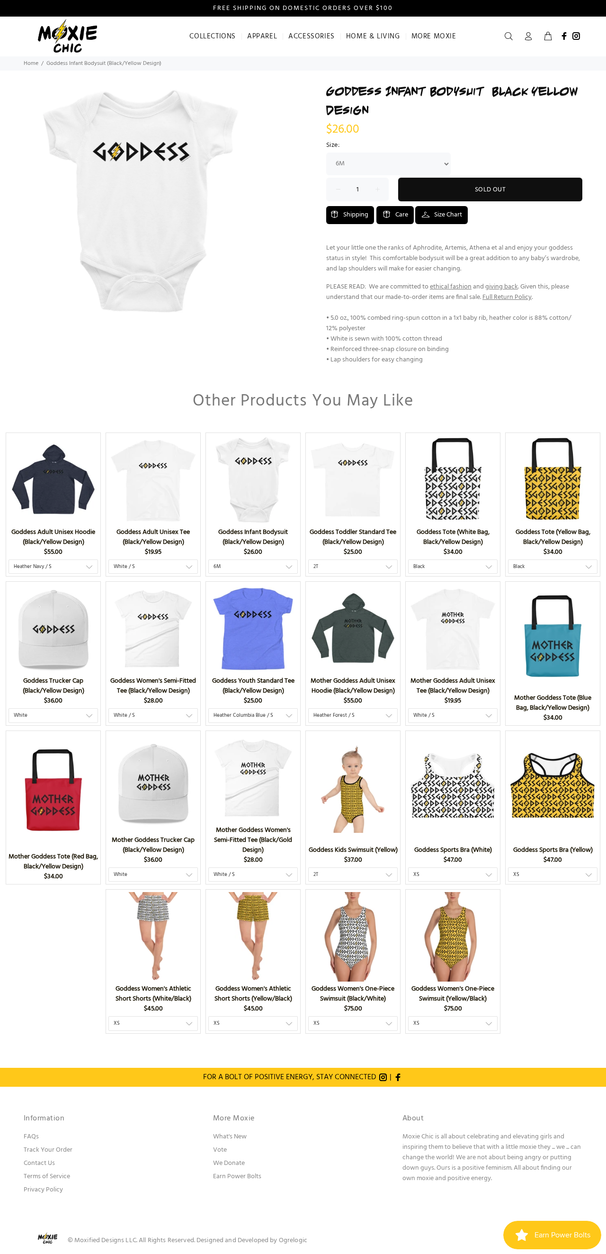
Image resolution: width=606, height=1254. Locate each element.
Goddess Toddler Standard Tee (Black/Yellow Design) (353, 537)
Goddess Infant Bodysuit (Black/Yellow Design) (253, 537)
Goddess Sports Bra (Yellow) (553, 850)
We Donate (229, 1163)
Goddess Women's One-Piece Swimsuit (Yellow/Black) (452, 993)
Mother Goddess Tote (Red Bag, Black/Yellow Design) (53, 861)
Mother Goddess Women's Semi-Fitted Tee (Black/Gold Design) (253, 840)
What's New (230, 1136)
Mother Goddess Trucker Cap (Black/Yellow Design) (153, 845)
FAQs (31, 1136)
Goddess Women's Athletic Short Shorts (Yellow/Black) (253, 993)
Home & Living (373, 36)
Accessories (311, 36)
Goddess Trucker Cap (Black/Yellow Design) (53, 686)
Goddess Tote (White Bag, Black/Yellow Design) (453, 537)
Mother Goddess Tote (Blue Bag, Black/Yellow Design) (552, 703)
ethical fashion (451, 286)
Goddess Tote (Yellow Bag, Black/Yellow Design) (553, 537)
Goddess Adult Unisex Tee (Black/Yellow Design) (153, 537)
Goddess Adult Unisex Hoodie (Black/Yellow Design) (53, 537)
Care (401, 214)
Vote (220, 1150)
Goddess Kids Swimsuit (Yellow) (353, 850)
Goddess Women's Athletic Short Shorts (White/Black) (153, 993)
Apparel (262, 36)
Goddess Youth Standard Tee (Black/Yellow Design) (253, 686)
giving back (501, 286)
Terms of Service (47, 1176)
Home (31, 63)
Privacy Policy (43, 1189)
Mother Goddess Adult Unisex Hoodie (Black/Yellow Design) (353, 686)
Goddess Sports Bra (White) (453, 850)
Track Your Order (48, 1150)
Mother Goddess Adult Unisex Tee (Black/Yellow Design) (452, 686)
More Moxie (433, 36)
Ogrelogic (293, 1240)
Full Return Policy (507, 297)
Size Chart (448, 214)
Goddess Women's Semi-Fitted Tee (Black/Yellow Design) (153, 686)
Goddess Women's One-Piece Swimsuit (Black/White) (353, 993)
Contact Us (39, 1163)
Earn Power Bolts (237, 1176)
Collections (212, 36)
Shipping (355, 214)
